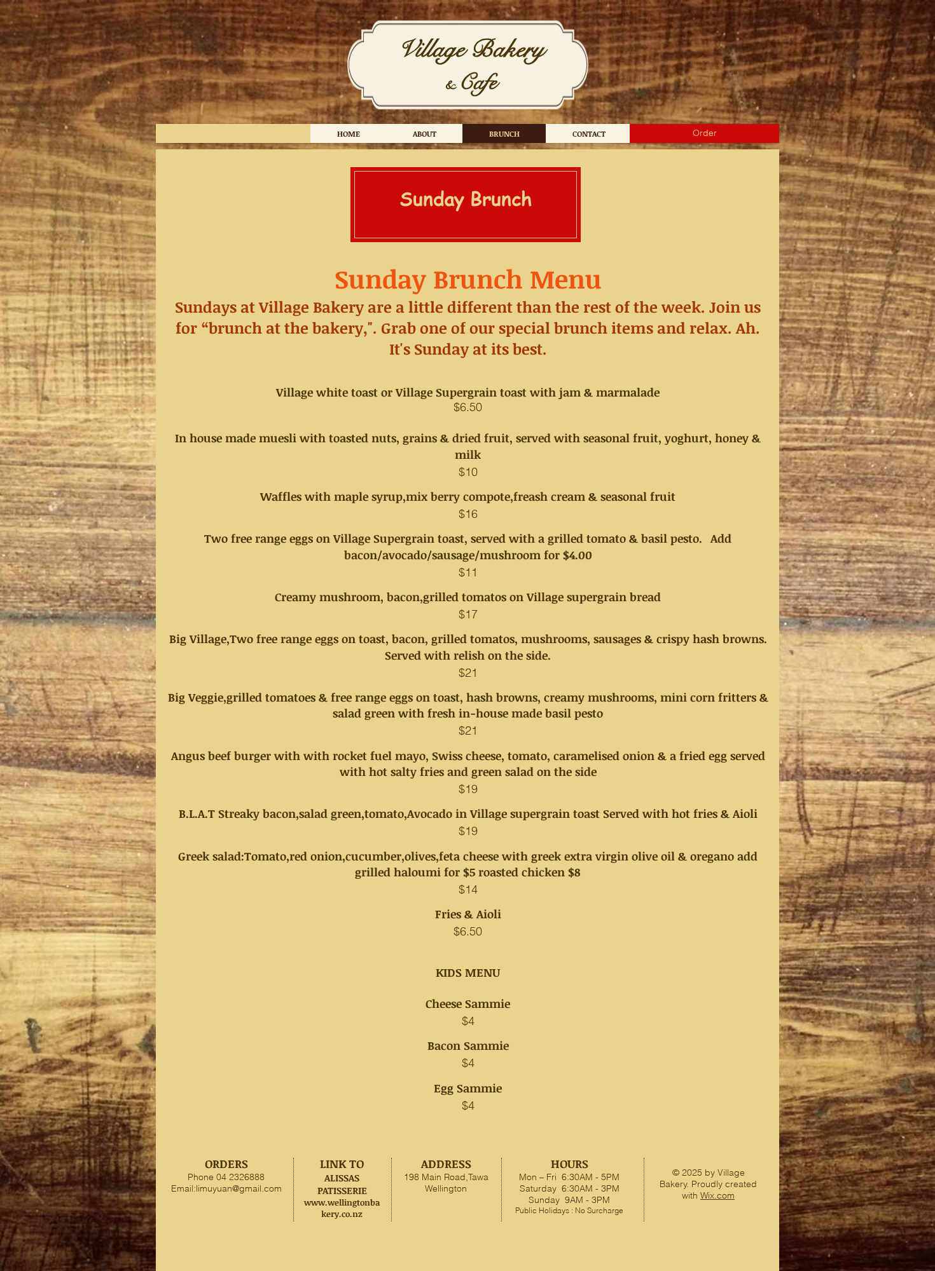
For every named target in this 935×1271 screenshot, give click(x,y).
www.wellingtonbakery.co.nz (342, 1208)
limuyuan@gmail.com (239, 1188)
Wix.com (717, 1195)
